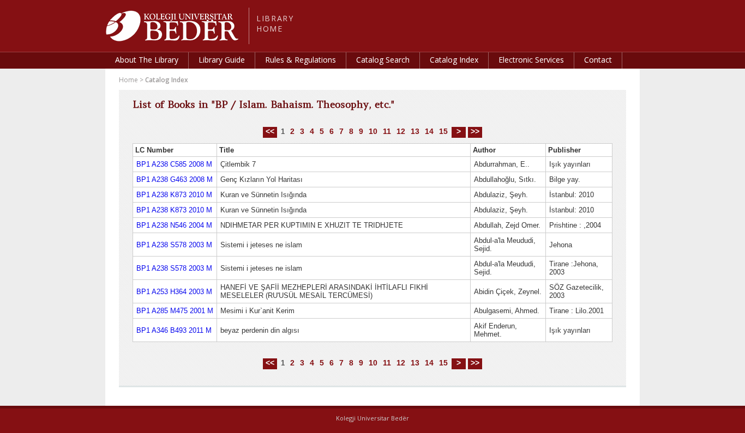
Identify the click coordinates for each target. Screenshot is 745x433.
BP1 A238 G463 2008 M (174, 179)
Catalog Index (454, 59)
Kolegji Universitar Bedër (372, 418)
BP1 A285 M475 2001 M (174, 311)
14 (429, 131)
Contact (598, 59)
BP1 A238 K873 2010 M (174, 195)
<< (270, 131)
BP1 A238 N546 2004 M (174, 225)
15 (443, 131)
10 (373, 131)
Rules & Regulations (300, 59)
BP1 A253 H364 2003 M (174, 292)
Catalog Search (383, 59)
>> (475, 131)
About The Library (146, 59)
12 (400, 131)
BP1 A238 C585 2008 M (174, 164)
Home (128, 79)
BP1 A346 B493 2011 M (174, 330)
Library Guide (222, 59)
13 (415, 131)
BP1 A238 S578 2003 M (174, 245)
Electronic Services (531, 59)
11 (387, 131)
